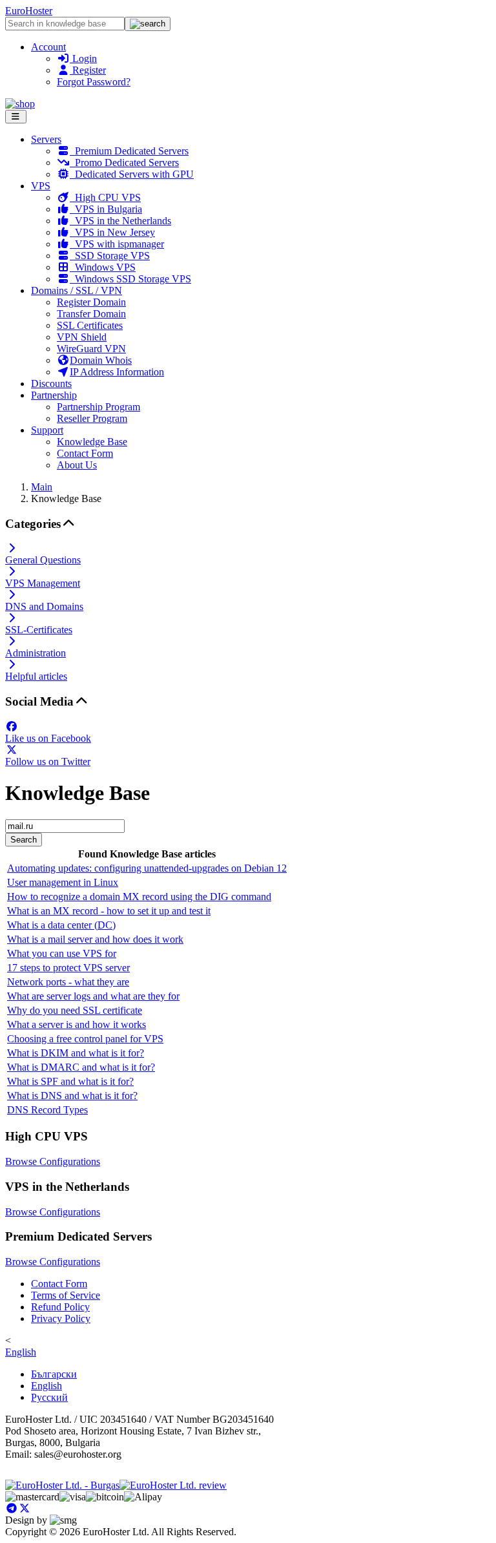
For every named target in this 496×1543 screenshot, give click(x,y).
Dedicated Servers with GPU (132, 174)
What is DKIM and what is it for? (75, 1052)
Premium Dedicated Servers (129, 150)
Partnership (54, 395)
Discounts (51, 383)
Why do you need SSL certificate (74, 1010)
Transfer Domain (91, 313)
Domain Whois (101, 360)
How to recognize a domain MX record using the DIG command (139, 896)
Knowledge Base (92, 441)
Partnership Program (98, 406)
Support (47, 430)
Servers (46, 139)
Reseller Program (92, 418)
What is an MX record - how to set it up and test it (109, 910)
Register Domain (91, 302)
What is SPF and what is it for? (70, 1081)
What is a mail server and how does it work (95, 939)
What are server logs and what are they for (93, 996)
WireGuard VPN (91, 348)
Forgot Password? (93, 81)
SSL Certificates (90, 325)
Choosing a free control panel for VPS (85, 1038)
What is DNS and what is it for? (72, 1095)
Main (41, 486)
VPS (40, 185)
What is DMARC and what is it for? (81, 1067)
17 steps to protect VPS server (68, 967)
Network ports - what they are (68, 981)
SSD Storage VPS (110, 255)
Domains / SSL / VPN (76, 290)
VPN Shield (82, 336)
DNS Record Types (47, 1109)
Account (48, 46)
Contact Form (85, 453)
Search (23, 840)
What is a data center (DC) (61, 924)
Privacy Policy (60, 1318)
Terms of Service (65, 1295)
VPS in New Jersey (112, 232)
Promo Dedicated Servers (124, 162)
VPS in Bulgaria (106, 209)
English (20, 1352)
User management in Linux (62, 882)
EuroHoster (28, 10)
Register (88, 70)
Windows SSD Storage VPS (130, 278)
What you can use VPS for (61, 953)
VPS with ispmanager (117, 243)
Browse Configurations (52, 1161)
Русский (49, 1397)
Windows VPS (103, 267)
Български (54, 1374)
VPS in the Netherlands (120, 220)
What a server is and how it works (76, 1024)
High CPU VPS (105, 197)
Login (83, 58)
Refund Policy (60, 1306)
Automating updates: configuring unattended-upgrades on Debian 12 (147, 868)
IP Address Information (117, 371)
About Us (77, 464)
